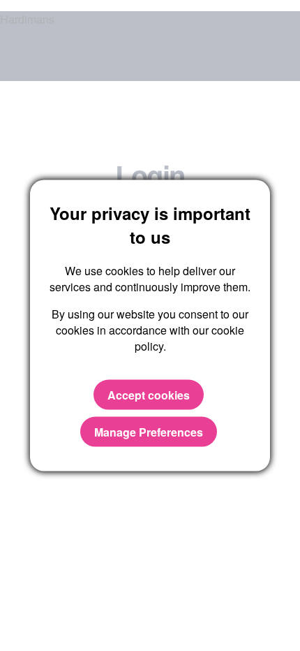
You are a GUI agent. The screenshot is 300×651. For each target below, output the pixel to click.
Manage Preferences (148, 431)
